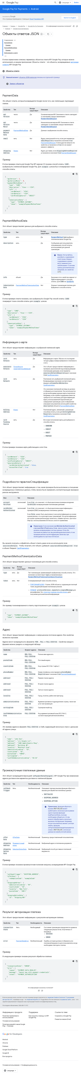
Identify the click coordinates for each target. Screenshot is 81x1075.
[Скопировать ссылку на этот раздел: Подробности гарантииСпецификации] (50, 482)
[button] (40, 71)
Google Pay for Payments (15, 9)
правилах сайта (66, 999)
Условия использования (11, 1021)
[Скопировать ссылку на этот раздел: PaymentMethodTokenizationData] (44, 556)
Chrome (5, 1043)
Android (34, 9)
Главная (5, 26)
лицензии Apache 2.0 (33, 999)
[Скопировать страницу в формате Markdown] (48, 34)
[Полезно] (73, 26)
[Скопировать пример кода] (76, 174)
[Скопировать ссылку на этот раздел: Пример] (12, 160)
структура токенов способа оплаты (55, 592)
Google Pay (21, 26)
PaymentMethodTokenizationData (27, 285)
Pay (16, 2)
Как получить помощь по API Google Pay (39, 1016)
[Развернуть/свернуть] (15, 40)
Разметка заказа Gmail (63, 1019)
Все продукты (7, 1056)
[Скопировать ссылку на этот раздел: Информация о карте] (29, 342)
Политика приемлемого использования (11, 1016)
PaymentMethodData (21, 130)
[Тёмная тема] (73, 174)
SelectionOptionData (19, 849)
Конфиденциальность (29, 1065)
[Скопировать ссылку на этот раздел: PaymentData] (20, 96)
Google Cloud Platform (10, 1049)
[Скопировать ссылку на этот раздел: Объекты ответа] (21, 71)
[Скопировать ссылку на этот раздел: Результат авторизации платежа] (43, 912)
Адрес (16, 151)
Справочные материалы (21, 28)
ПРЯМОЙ (33, 590)
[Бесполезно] (76, 26)
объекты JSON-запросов (27, 77)
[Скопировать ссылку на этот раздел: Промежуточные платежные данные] (47, 770)
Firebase (5, 1046)
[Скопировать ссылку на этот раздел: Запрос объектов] (26, 83)
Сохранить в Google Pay (63, 1016)
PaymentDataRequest (48, 143)
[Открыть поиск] (55, 2)
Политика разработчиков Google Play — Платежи (14, 1025)
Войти (76, 2)
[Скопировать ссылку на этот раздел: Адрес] (12, 630)
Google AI (6, 1053)
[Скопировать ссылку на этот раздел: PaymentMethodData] (29, 221)
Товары (12, 26)
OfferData (16, 837)
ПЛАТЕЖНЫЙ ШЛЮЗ (37, 584)
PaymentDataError (22, 941)
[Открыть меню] (3, 2)
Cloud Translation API (37, 19)
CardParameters (52, 375)
